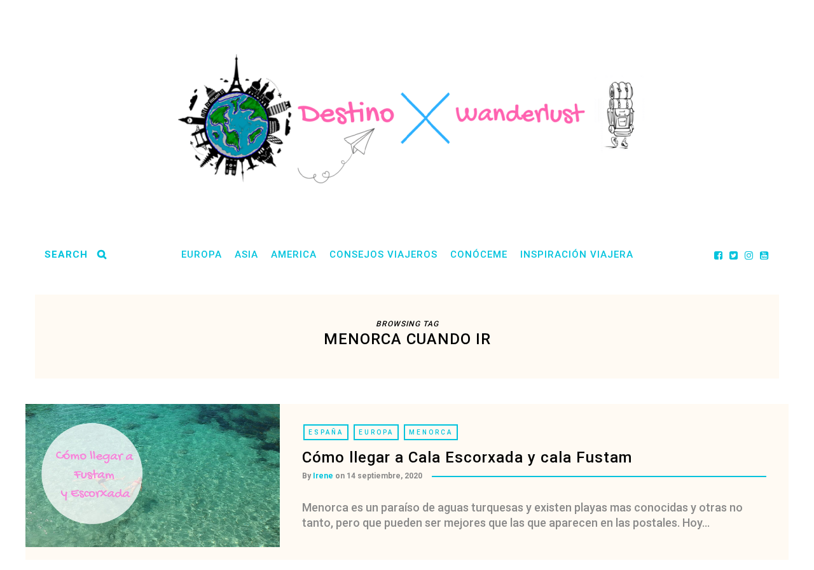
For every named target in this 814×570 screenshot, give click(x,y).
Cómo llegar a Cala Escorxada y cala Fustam (467, 457)
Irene (323, 475)
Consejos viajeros (383, 254)
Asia (246, 254)
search (66, 254)
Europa (201, 254)
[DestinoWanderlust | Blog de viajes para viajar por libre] (407, 119)
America (294, 254)
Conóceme (478, 254)
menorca (431, 432)
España (325, 432)
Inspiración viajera (576, 254)
